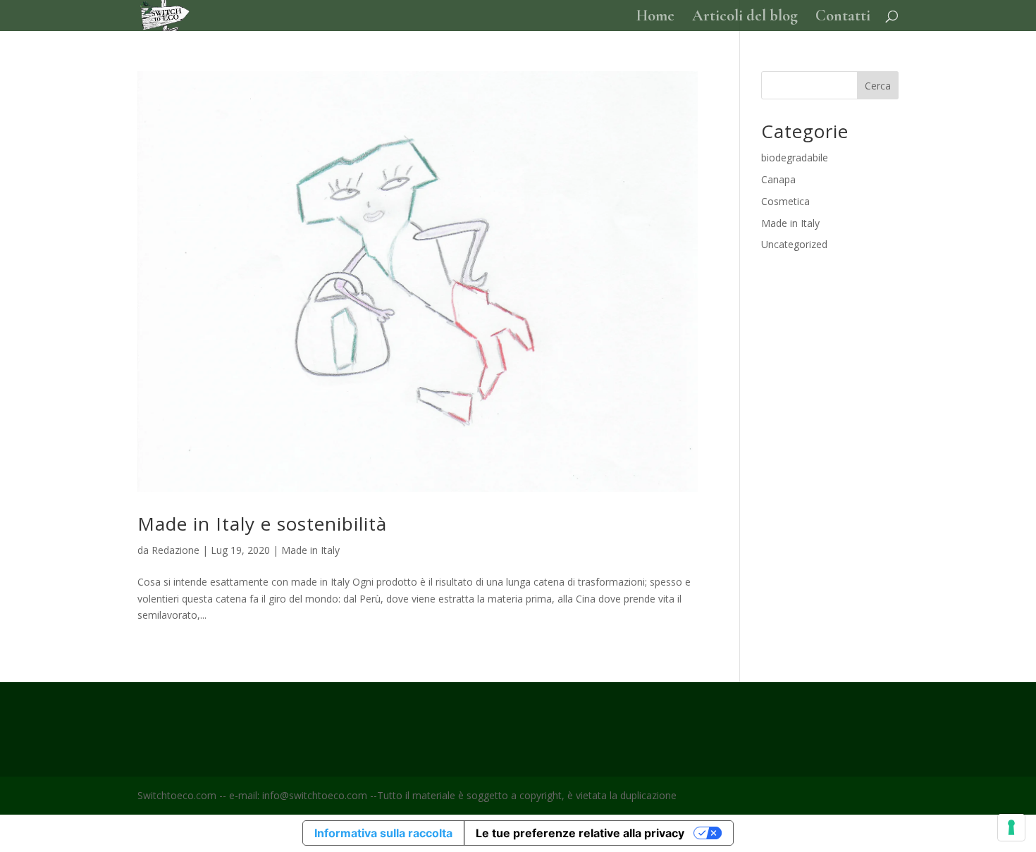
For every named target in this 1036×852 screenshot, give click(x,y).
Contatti (842, 18)
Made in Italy (310, 550)
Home (655, 18)
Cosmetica (785, 201)
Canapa (778, 179)
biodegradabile (794, 157)
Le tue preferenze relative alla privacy (580, 833)
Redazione (175, 550)
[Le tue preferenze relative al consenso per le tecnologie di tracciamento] (1011, 827)
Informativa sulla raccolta (383, 833)
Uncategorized (794, 244)
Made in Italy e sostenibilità (262, 523)
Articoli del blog (745, 18)
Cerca (878, 85)
